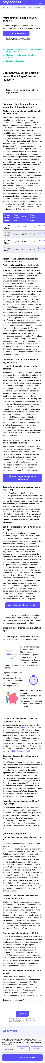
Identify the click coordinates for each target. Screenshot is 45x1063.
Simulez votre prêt (17, 33)
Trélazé (31, 727)
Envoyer (22, 1014)
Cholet (13, 751)
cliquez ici (16, 1021)
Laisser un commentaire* (13, 1000)
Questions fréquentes (15, 61)
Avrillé (28, 751)
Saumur (20, 751)
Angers (22, 727)
